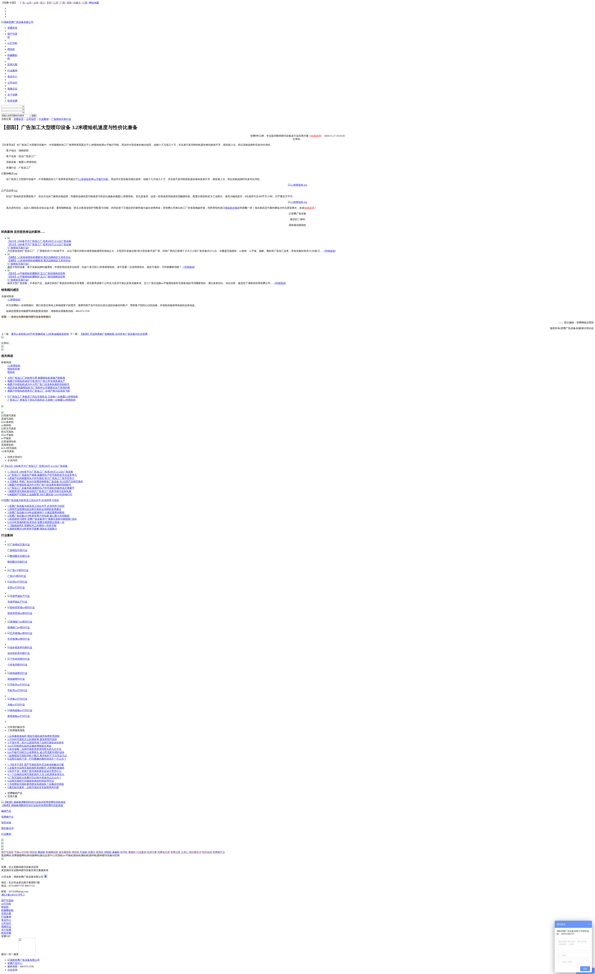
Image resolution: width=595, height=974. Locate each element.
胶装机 (100, 852)
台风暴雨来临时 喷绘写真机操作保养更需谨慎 (33, 736)
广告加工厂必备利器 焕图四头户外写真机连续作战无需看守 (40, 488)
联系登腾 (6, 933)
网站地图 (94, 2)
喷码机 (75, 852)
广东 (22, 2)
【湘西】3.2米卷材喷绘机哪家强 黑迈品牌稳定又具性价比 (39, 257)
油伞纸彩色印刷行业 (18, 653)
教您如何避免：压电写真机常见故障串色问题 (33, 787)
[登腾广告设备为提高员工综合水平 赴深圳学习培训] (30, 500)
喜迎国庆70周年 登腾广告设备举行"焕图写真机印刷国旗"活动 (42, 519)
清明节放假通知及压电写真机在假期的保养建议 (34, 509)
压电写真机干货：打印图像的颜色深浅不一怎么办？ (36, 759)
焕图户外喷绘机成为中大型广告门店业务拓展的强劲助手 (38, 384)
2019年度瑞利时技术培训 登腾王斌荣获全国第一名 (35, 522)
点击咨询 (12, 969)
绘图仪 (91, 852)
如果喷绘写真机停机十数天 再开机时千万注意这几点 (37, 755)
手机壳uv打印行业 (17, 690)
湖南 (69, 2)
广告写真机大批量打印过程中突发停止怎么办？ (34, 777)
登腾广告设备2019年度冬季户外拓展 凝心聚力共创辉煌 (38, 515)
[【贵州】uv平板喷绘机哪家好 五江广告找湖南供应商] (8, 270)
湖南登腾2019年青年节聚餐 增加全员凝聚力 (32, 528)
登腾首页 (19, 119)
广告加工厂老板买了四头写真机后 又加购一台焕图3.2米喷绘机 (41, 400)
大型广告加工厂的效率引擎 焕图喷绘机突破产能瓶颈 (36, 378)
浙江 (42, 2)
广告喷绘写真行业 (61, 119)
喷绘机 (11, 372)
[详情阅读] (330, 251)
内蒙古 (77, 2)
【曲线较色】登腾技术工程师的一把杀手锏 (31, 525)
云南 (35, 2)
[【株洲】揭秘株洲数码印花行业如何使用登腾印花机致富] (33, 802)
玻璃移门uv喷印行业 (18, 627)
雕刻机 (41, 852)
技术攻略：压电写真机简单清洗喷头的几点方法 (34, 749)
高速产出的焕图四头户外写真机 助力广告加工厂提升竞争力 (40, 478)
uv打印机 (6, 903)
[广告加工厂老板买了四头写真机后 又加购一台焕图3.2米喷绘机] (42, 396)
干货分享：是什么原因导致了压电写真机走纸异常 (35, 742)
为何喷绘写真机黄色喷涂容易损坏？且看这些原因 (35, 784)
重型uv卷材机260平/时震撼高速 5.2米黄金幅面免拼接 (40, 334)
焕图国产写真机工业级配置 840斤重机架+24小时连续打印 (39, 494)
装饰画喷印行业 (16, 679)
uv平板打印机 (101, 179)
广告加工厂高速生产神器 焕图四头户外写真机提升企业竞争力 (42, 475)
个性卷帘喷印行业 (17, 664)
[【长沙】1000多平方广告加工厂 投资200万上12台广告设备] (8, 238)
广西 (62, 2)
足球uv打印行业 (16, 587)
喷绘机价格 (231, 208)
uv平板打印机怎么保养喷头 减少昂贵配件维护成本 (35, 752)
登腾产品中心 (14, 963)
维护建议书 (195, 852)
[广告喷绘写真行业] (18, 247)
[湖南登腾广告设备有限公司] (17, 22)
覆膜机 (132, 852)
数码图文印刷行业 (17, 561)
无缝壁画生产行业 (17, 601)
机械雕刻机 (52, 852)
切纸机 (108, 852)
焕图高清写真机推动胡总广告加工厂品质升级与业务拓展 (39, 491)
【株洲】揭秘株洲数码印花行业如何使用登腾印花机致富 (32, 805)
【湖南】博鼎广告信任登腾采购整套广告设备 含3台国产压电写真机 (45, 481)
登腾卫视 (175, 852)
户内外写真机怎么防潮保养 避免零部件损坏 (32, 739)
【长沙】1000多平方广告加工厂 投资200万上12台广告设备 (39, 241)
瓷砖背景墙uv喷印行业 (19, 613)
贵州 (49, 2)
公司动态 (31, 119)
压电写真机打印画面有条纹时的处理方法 (30, 781)
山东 (29, 2)
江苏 (55, 2)
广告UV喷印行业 (16, 576)
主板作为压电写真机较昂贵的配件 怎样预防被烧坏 (35, 768)
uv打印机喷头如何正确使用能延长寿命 (29, 746)
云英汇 (184, 852)
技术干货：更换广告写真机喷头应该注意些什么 (34, 771)
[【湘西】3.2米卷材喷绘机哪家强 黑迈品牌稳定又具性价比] (8, 254)
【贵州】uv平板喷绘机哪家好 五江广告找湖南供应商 (36, 273)
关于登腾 (6, 929)
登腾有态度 (163, 852)
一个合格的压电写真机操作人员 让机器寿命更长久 (35, 774)
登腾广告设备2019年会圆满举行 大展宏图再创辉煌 (35, 512)
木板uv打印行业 (16, 704)
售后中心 (6, 920)
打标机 (83, 852)
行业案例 (44, 119)
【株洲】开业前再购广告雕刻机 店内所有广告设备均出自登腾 (114, 334)
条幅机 (116, 852)
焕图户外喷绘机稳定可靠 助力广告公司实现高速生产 (36, 381)
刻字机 (124, 852)
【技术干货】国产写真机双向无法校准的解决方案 (35, 764)
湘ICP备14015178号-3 (12, 894)
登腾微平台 (219, 852)
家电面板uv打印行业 (18, 716)
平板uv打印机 (21, 852)
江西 (84, 2)
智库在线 (207, 852)
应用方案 (152, 852)
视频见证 (6, 926)
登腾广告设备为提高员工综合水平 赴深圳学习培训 (35, 506)
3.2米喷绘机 (84, 179)
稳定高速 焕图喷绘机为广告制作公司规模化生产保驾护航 (38, 387)
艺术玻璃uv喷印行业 (18, 639)
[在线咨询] (316, 135)
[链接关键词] (297, 185)
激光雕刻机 (65, 852)
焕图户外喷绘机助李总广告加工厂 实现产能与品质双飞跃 (38, 391)
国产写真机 (7, 852)
